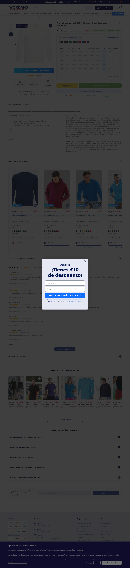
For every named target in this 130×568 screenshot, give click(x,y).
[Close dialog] (85, 261)
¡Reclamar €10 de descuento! (65, 295)
